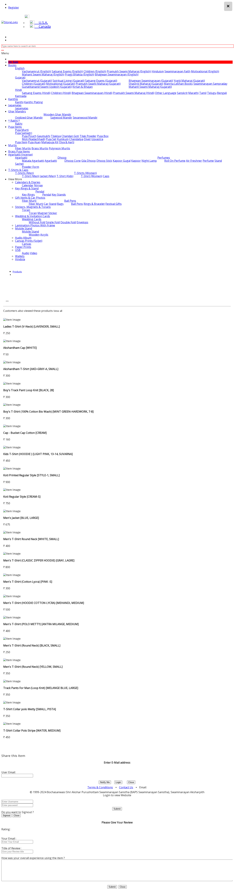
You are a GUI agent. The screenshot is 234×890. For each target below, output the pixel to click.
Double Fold (68, 222)
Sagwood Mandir (61, 117)
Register (13, 7)
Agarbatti (21, 157)
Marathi (193, 93)
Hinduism (158, 71)
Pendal (39, 191)
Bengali (222, 93)
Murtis (12, 145)
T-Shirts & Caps (18, 170)
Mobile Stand (23, 228)
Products (17, 271)
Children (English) (95, 71)
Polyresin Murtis (59, 148)
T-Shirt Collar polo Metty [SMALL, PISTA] (29, 709)
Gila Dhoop (88, 161)
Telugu (211, 93)
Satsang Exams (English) (67, 71)
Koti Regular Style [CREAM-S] (21, 496)
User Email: (8, 772)
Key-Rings (28, 194)
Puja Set (51, 139)
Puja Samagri (23, 133)
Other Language (165, 93)
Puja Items (15, 127)
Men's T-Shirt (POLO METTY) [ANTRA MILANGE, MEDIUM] (41, 624)
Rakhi (18, 124)
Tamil (202, 93)
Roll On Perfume (174, 161)
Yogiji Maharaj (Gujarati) (189, 80)
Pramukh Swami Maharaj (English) (129, 71)
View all (57, 310)
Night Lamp (149, 161)
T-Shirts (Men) (24, 173)
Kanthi (19, 102)
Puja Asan (34, 142)
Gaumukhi (43, 136)
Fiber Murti (29, 201)
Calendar (27, 185)
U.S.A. (41, 22)
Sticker (52, 213)
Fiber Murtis (23, 148)
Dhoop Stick (104, 161)
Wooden (34, 234)
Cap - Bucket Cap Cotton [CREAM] (25, 433)
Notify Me (105, 782)
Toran (26, 210)
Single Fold (53, 222)
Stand (218, 161)
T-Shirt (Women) (91, 176)
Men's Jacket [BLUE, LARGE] (21, 518)
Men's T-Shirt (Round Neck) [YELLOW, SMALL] (33, 667)
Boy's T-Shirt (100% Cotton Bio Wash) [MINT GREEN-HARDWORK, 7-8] (48, 411)
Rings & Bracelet (94, 204)
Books (12, 65)
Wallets (19, 256)
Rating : (6, 829)
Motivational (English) (205, 71)
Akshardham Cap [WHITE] (20, 348)
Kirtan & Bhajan (82, 87)
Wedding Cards (31, 219)
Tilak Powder (88, 136)
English (19, 68)
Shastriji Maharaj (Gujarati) (146, 84)
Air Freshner (194, 161)
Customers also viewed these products (28, 311)
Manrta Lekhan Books (178, 84)
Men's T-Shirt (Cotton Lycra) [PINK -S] (27, 582)
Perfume (208, 161)
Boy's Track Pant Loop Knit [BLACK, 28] (28, 390)
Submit (117, 809)
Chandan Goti (70, 136)
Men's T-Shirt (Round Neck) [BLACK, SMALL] (31, 645)
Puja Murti (22, 130)
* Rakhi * (14, 121)
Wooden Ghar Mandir (57, 114)
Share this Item (13, 755)
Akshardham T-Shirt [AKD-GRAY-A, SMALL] (30, 369)
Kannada (20, 96)
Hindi (18, 90)
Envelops (82, 222)
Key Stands (59, 194)
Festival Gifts (113, 204)
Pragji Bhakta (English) (79, 74)
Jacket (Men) (48, 176)
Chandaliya (76, 139)
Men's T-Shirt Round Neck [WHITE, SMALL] (31, 539)
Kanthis (13, 99)
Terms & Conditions (100, 787)
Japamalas (14, 105)
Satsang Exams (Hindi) (36, 93)
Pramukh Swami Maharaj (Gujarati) (98, 84)
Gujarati (20, 77)
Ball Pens (70, 201)
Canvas (26, 244)
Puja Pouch (29, 136)
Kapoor (136, 161)
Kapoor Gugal (122, 161)
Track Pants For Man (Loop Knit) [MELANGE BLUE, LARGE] (40, 688)
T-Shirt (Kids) (65, 176)
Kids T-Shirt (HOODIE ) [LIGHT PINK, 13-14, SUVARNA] (38, 454)
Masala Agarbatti (33, 161)
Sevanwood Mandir (85, 117)
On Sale (13, 62)
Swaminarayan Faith (177, 71)
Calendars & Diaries (27, 182)
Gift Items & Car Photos (30, 198)
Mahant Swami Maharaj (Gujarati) (150, 87)
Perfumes (163, 157)
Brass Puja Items (19, 151)
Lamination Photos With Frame (35, 225)
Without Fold (37, 222)
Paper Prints (23, 247)
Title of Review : (11, 848)
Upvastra (97, 139)
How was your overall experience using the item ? (33, 858)
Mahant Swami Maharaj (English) (43, 74)
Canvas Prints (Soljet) (28, 241)
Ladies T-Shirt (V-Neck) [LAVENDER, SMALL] (31, 326)
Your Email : (8, 838)
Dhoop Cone (72, 161)
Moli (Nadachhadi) (33, 139)
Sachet (19, 164)
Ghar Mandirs (17, 111)
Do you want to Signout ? (17, 812)
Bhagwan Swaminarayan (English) (116, 74)
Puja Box (102, 136)
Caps (106, 176)
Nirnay (38, 185)
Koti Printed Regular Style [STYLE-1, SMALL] (31, 475)
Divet (87, 139)
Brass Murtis (40, 148)
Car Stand (50, 204)
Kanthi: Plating (33, 102)
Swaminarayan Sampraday (210, 84)
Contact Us (126, 787)
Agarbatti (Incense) (20, 154)
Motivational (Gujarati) (60, 84)
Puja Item (21, 142)
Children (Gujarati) (33, 84)
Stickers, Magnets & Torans (33, 207)
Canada (42, 26)
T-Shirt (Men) (30, 176)
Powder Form (30, 167)
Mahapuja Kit (49, 142)
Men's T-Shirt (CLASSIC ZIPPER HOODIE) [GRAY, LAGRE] (38, 560)
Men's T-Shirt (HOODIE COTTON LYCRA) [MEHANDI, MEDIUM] (43, 603)
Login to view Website (117, 795)
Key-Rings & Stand (27, 188)
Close (131, 782)
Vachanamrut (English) (36, 71)
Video (33, 253)
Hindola (20, 259)
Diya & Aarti (66, 142)
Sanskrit (182, 93)
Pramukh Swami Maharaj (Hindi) (133, 93)
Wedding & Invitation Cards (32, 216)
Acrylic (44, 234)
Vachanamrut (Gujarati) (37, 80)
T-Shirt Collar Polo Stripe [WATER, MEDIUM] (31, 730)
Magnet (43, 213)
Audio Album (23, 238)
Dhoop (62, 157)
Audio (25, 253)
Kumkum (63, 139)
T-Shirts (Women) (85, 173)
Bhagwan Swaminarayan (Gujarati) (151, 80)
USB (18, 250)
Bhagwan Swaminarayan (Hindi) (92, 93)
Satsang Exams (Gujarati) (101, 80)
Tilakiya (56, 136)
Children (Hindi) (61, 93)
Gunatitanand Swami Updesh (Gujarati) (47, 87)
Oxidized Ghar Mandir (29, 117)
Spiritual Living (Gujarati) (68, 80)
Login (118, 782)
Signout (6, 815)
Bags (60, 204)
